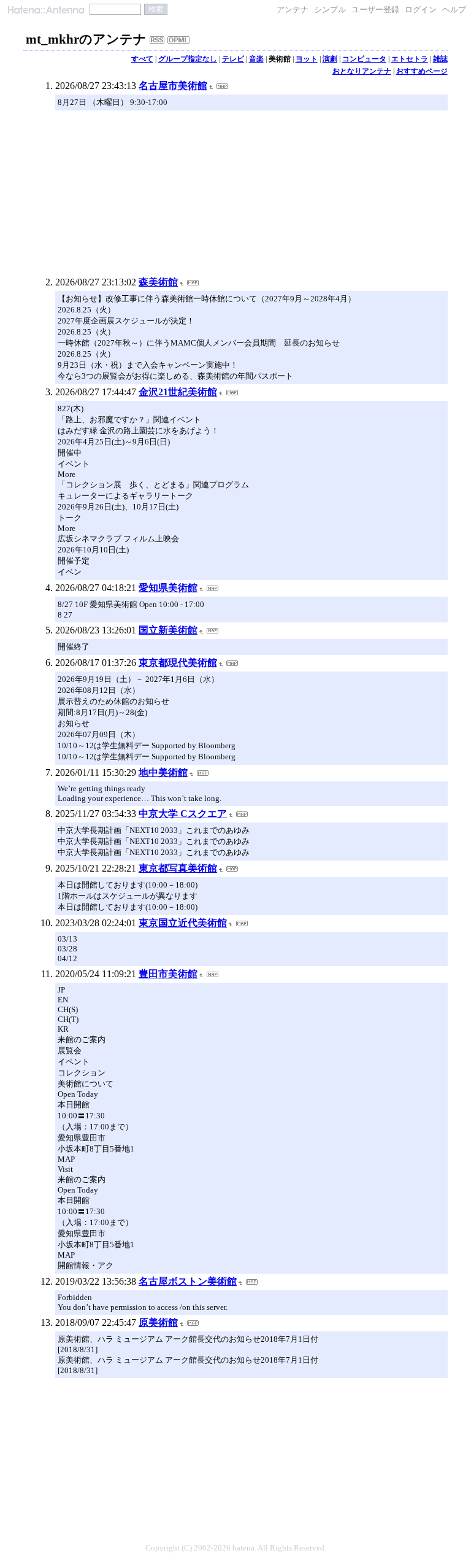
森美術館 (158, 282)
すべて (142, 59)
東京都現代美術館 (178, 662)
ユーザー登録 (375, 9)
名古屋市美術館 (173, 85)
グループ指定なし (187, 59)
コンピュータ (364, 59)
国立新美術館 (168, 630)
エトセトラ (409, 59)
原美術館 (158, 1322)
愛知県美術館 (168, 588)
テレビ (233, 59)
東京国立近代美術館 (183, 923)
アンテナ (292, 9)
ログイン (421, 9)
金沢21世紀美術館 (178, 392)
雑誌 (440, 59)
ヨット (307, 59)
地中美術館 (163, 772)
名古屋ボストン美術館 (188, 1281)
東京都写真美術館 (178, 868)
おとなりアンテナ (361, 71)
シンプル (330, 9)
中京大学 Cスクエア (183, 813)
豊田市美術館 (168, 974)
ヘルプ (454, 9)
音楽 (256, 59)
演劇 (330, 59)
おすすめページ (422, 71)
